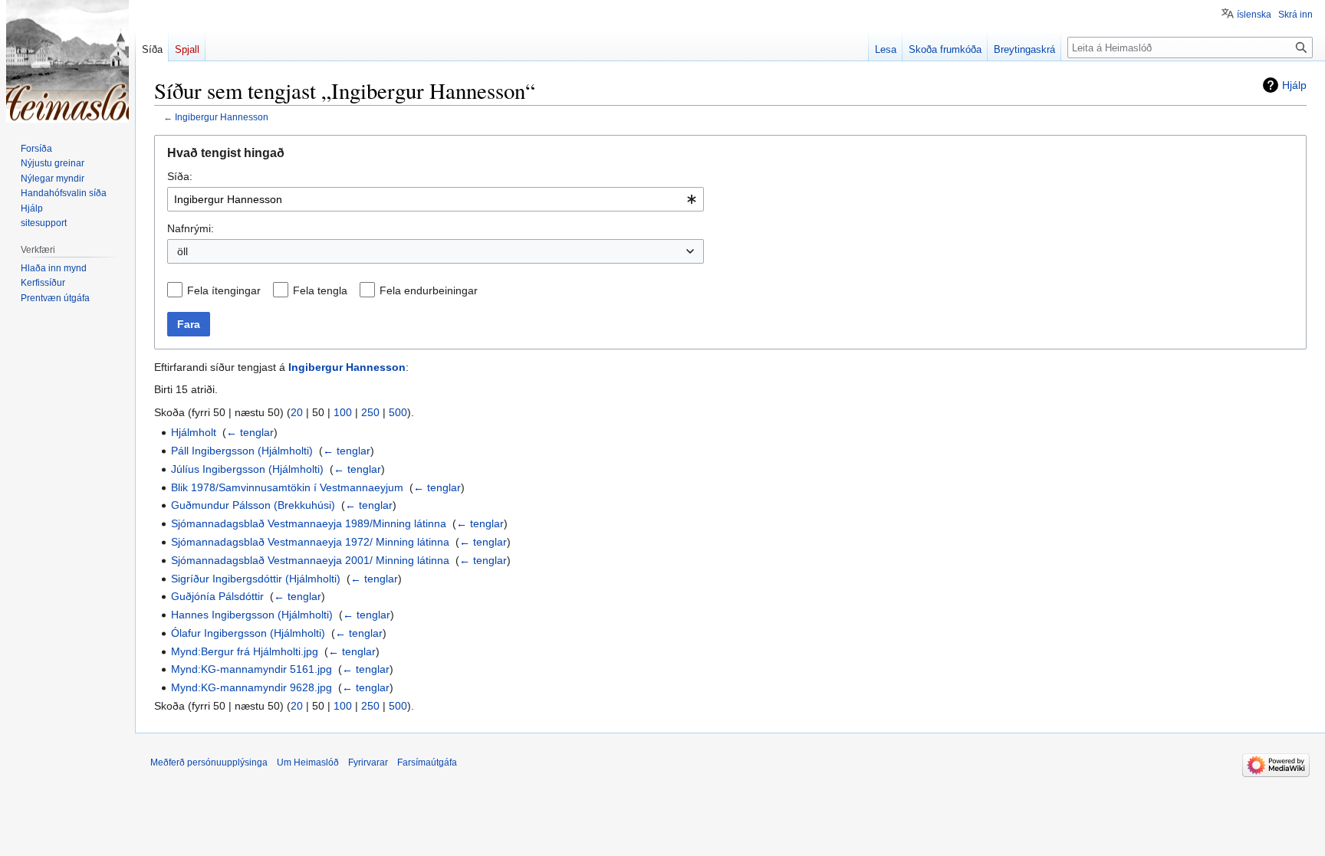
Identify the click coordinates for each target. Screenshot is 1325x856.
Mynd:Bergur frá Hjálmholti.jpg (244, 651)
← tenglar (250, 432)
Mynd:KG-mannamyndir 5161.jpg (251, 669)
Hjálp (1294, 85)
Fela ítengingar (224, 290)
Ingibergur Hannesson (221, 117)
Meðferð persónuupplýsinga (209, 762)
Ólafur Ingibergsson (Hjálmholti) (248, 633)
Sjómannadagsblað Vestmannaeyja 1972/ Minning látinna (310, 542)
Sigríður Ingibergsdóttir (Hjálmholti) (255, 578)
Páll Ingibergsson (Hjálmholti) (242, 450)
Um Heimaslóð (308, 762)
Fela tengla (320, 290)
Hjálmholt (193, 432)
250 (370, 412)
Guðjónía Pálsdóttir (217, 596)
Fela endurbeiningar (429, 290)
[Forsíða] (67, 61)
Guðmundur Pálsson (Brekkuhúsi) (253, 505)
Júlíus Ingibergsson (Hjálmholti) (247, 469)
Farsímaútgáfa (427, 762)
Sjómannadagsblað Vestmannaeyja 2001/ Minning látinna (310, 560)
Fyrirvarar (368, 762)
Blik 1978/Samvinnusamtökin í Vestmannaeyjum (287, 487)
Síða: (179, 176)
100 (343, 412)
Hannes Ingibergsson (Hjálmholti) (252, 614)
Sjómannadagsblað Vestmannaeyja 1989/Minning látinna (308, 523)
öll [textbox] (182, 251)
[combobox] (435, 199)
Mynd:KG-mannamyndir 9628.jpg (251, 687)
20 (297, 412)
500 (398, 412)
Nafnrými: (190, 228)
